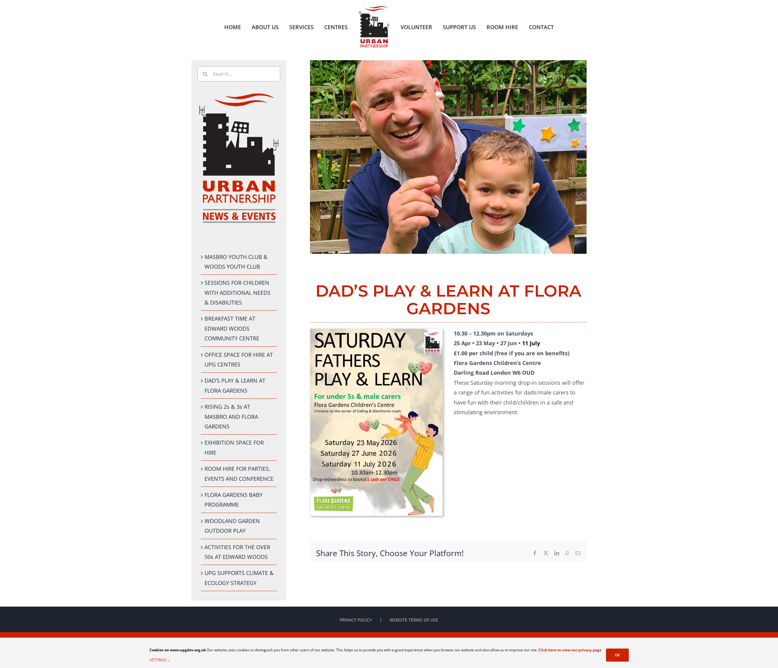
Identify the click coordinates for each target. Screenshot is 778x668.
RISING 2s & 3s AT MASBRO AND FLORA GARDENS (231, 416)
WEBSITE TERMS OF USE (414, 620)
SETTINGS (158, 660)
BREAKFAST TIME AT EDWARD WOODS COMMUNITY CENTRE (232, 328)
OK (617, 655)
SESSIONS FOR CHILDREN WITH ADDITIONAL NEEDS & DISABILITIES (237, 292)
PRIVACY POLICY (356, 620)
